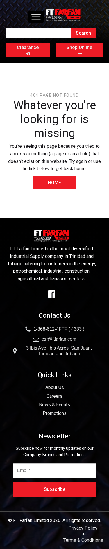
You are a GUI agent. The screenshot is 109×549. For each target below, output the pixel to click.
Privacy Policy (83, 528)
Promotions (55, 413)
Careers (54, 396)
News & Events (54, 404)
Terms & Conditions (83, 540)
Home (54, 183)
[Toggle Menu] (36, 16)
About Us (54, 387)
